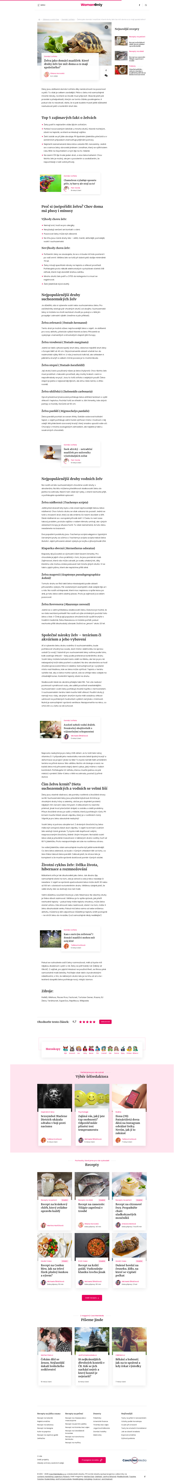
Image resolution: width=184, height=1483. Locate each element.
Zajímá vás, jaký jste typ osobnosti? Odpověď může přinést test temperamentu (91, 1123)
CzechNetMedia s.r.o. (57, 1474)
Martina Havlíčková (55, 1225)
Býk (65, 1053)
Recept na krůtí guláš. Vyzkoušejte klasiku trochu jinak (91, 1269)
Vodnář (104, 1053)
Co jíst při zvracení (129, 1425)
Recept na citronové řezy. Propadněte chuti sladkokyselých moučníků (129, 1211)
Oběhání (98, 1476)
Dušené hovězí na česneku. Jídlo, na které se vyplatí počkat (127, 1270)
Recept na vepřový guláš (47, 1435)
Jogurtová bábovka (101, 1428)
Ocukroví (97, 1479)
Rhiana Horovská (57, 73)
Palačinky (97, 1418)
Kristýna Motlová (129, 1224)
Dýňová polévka (128, 1438)
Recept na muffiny (73, 1442)
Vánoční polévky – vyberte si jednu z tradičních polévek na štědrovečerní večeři (137, 72)
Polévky (132, 66)
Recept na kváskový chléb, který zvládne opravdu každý (137, 44)
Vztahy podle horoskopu (131, 1421)
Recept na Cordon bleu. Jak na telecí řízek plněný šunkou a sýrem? (54, 1270)
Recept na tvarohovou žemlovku (74, 1437)
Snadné (65, 1200)
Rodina (118, 1112)
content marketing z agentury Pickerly (53, 1476)
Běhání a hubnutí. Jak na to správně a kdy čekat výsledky (128, 1363)
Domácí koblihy (99, 1431)
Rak (110, 1053)
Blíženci (135, 1053)
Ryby (123, 1053)
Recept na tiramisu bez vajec (77, 1427)
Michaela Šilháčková (93, 1139)
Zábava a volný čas (51, 19)
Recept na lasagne (45, 1428)
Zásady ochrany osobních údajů (50, 1463)
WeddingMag (77, 1479)
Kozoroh (72, 1053)
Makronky (97, 1435)
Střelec (129, 1053)
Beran (91, 1053)
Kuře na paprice (44, 1431)
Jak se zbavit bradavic (130, 1431)
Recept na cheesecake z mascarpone (75, 1419)
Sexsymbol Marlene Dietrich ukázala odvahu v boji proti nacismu (54, 1121)
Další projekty (43, 1459)
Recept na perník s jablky (76, 1424)
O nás (39, 1456)
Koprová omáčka (128, 1435)
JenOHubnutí (106, 1479)
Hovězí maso (46, 1261)
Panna (116, 1053)
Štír (97, 1053)
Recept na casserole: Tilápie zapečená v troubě (137, 59)
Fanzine (40, 1479)
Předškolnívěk (122, 1476)
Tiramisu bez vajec (101, 1425)
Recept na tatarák (45, 1418)
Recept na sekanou (45, 1425)
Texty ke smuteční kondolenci (133, 1428)
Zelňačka (41, 1438)
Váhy (85, 1053)
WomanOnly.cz (39, 19)
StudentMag (49, 1479)
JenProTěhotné (109, 1476)
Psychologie (83, 1112)
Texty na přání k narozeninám (133, 1418)
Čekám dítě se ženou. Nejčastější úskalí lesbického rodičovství (52, 1364)
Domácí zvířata (68, 19)
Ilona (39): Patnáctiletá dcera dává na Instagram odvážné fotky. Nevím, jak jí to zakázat (128, 1125)
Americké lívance (100, 1421)
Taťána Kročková (54, 1139)
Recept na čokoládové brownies (74, 1432)
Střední (64, 1261)
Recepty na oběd (136, 51)
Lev (78, 1053)
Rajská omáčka (43, 1421)
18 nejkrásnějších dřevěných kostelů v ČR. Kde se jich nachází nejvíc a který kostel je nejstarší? (91, 1368)
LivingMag (88, 1479)
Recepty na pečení (137, 36)
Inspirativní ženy (47, 1112)
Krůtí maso (83, 1261)
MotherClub (89, 1476)
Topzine (132, 1476)
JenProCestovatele (63, 1479)
